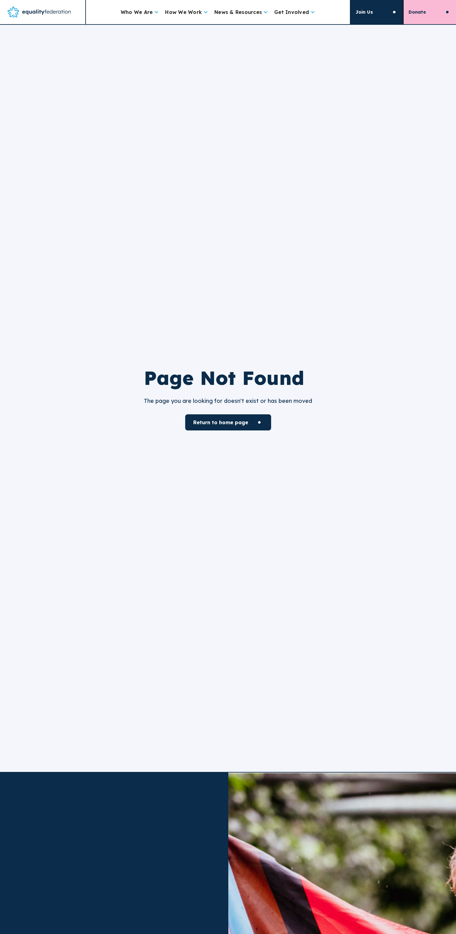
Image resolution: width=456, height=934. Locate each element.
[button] (140, 12)
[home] (43, 12)
